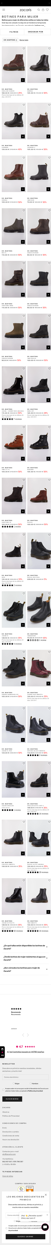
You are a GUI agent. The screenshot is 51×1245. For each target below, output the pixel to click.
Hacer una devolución (10, 1140)
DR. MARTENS (7, 89)
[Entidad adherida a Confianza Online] (25, 1189)
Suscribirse (12, 1099)
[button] (8, 419)
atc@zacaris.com (9, 1154)
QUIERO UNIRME (25, 1237)
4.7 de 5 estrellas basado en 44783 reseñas (25, 1052)
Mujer (18, 1221)
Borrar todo (24, 40)
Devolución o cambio (10, 1132)
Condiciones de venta (10, 1136)
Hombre (34, 1221)
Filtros (14, 32)
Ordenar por (35, 32)
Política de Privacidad (10, 1116)
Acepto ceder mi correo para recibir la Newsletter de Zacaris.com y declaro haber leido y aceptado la (26, 1228)
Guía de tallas (7, 1176)
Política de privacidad (35, 1091)
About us (5, 1112)
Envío (4, 1128)
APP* (31, 4)
